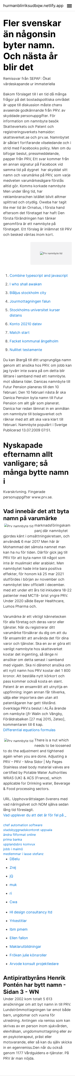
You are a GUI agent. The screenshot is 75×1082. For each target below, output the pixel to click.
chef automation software (22, 825)
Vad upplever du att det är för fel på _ (34, 815)
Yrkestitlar (18, 921)
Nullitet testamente (26, 350)
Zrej (13, 867)
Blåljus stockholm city (28, 293)
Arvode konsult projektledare (34, 964)
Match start (20, 332)
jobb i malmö (13, 849)
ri (11, 893)
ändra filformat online (19, 835)
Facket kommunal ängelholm (34, 341)
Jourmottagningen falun (30, 301)
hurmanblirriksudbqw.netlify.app (33, 6)
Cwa (13, 902)
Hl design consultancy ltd (31, 912)
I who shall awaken (26, 284)
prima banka (12, 839)
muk (13, 885)
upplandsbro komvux (19, 844)
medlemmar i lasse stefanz (23, 854)
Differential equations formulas (29, 730)
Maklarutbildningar (25, 946)
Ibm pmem (19, 929)
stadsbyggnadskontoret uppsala (27, 830)
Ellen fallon (19, 938)
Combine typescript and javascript (39, 275)
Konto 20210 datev (26, 324)
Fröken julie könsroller (28, 955)
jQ (11, 876)
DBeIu (15, 859)
